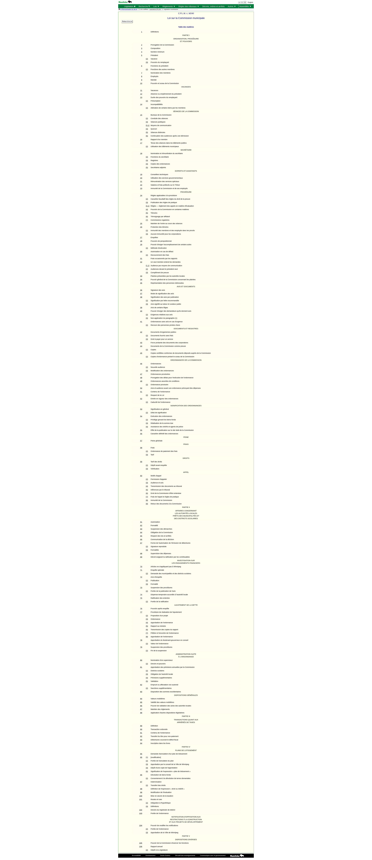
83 (141, 692)
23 (141, 188)
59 (141, 462)
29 (141, 245)
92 (141, 736)
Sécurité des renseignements (185, 855)
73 (141, 588)
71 (141, 570)
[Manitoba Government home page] (237, 856)
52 (141, 399)
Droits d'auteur (165, 855)
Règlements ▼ (168, 6)
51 (141, 392)
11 (141, 90)
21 (141, 181)
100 (140, 796)
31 (141, 258)
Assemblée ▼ (245, 6)
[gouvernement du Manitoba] (125, 2)
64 (141, 532)
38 (141, 297)
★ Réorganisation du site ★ (128, 9)
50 (141, 388)
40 (141, 311)
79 (141, 647)
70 (141, 567)
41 (141, 322)
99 (141, 792)
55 (141, 430)
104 (140, 825)
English (250, 2)
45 (141, 353)
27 (141, 237)
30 (141, 252)
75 (141, 598)
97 (141, 782)
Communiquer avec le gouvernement (212, 855)
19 (141, 174)
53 (141, 409)
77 (141, 612)
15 (141, 115)
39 (141, 308)
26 (141, 227)
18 (141, 153)
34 (141, 280)
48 (141, 378)
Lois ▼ (156, 6)
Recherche (144, 6)
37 (141, 294)
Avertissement (150, 855)
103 (140, 813)
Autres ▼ (232, 6)
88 (141, 713)
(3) (147, 62)
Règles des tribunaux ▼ (188, 6)
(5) (147, 132)
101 (140, 799)
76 (141, 609)
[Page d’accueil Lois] (119, 9)
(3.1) (147, 125)
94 (141, 743)
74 (141, 595)
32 (141, 262)
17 (141, 143)
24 (141, 195)
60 (141, 476)
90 (141, 729)
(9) (147, 504)
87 (141, 709)
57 (141, 441)
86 (141, 706)
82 (141, 685)
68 (141, 553)
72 (141, 577)
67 (141, 543)
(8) (147, 500)
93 (141, 740)
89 (141, 726)
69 (141, 557)
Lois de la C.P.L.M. (155, 9)
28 (141, 241)
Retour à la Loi (127, 21)
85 (141, 702)
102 (140, 810)
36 (141, 290)
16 (141, 139)
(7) (147, 220)
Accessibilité (136, 855)
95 (141, 754)
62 (141, 525)
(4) (147, 129)
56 (141, 434)
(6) (147, 136)
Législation (129, 6)
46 (141, 364)
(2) (147, 59)
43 (141, 343)
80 (141, 660)
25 (141, 223)
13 (141, 97)
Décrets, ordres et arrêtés (213, 6)
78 (141, 640)
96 (141, 775)
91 (141, 733)
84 (141, 699)
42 (141, 332)
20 (141, 178)
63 (141, 529)
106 (140, 846)
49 (141, 381)
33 (141, 276)
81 (141, 667)
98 (141, 789)
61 (141, 522)
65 (141, 536)
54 (141, 416)
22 (141, 185)
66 (141, 539)
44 (141, 346)
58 (141, 448)
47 (141, 374)
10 (141, 83)
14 (141, 104)
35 (141, 283)
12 (141, 94)
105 (140, 843)
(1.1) (147, 266)
